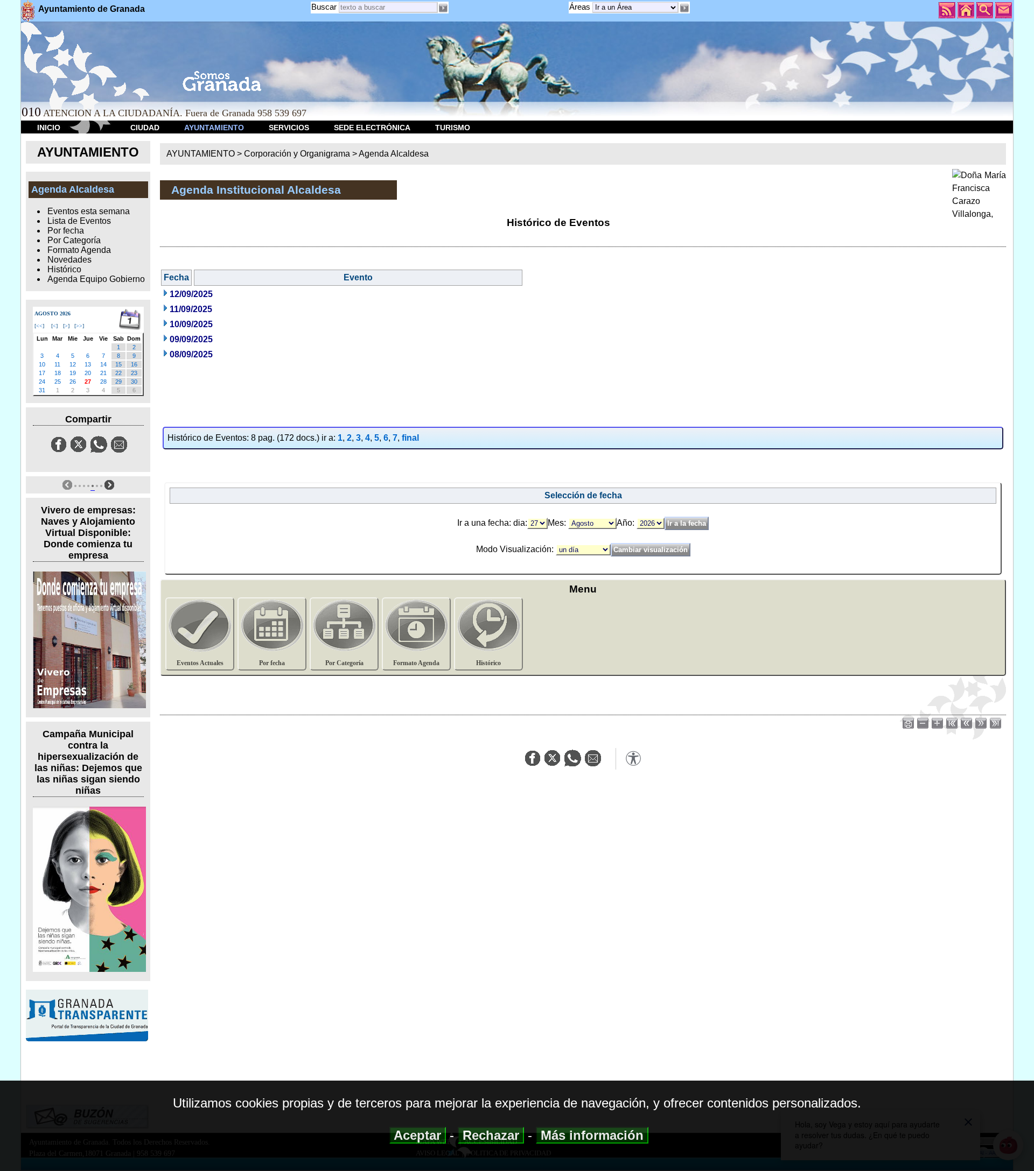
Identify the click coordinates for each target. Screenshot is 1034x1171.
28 (103, 381)
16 (134, 364)
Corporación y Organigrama (297, 153)
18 (57, 373)
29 (118, 381)
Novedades (69, 259)
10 (42, 364)
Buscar (324, 6)
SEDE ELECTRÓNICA (372, 127)
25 (57, 381)
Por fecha (65, 230)
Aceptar (417, 1135)
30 (134, 381)
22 (118, 373)
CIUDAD (144, 127)
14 (103, 364)
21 (103, 373)
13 (88, 364)
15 (118, 364)
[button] (684, 8)
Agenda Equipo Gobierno (96, 279)
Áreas (580, 6)
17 (42, 373)
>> (79, 326)
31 (42, 390)
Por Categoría (74, 240)
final (410, 437)
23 (134, 373)
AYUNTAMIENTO (214, 127)
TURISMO (452, 127)
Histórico (64, 269)
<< (39, 326)
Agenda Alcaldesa (394, 153)
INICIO (48, 127)
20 (88, 373)
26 (72, 381)
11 (57, 364)
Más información (592, 1135)
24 (42, 381)
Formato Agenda (79, 250)
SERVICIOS (289, 127)
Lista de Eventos (79, 220)
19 (72, 373)
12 (72, 364)
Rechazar (491, 1135)
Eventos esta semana (88, 211)
